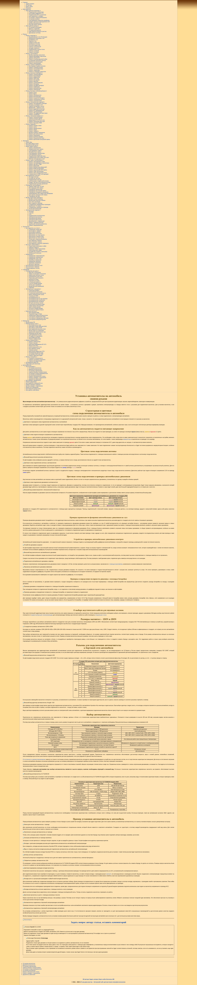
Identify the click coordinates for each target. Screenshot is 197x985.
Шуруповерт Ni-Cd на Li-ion (37, 120)
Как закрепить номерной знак (34, 383)
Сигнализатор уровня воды (37, 304)
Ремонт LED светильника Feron (38, 172)
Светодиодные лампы (35, 150)
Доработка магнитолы (35, 369)
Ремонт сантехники (32, 53)
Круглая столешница (35, 272)
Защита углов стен (34, 42)
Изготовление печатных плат (34, 265)
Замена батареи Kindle (35, 361)
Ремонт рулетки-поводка (36, 136)
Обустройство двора (32, 26)
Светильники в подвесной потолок (39, 181)
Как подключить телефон (36, 16)
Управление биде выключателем (38, 315)
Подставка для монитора (33, 363)
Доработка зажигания (35, 379)
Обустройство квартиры (33, 10)
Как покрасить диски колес (33, 388)
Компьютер (26, 321)
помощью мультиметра (116, 564)
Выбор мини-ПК (30, 322)
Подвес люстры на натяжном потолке (39, 182)
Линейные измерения (35, 260)
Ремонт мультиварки (35, 75)
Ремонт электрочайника (36, 74)
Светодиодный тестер (35, 334)
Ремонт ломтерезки (34, 89)
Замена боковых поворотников (38, 372)
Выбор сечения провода (36, 199)
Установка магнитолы (35, 368)
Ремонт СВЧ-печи (34, 78)
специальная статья (100, 615)
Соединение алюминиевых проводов (39, 204)
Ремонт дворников (31, 381)
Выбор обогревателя (35, 23)
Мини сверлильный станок (36, 294)
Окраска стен (32, 41)
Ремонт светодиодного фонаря (38, 103)
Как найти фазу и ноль (32, 143)
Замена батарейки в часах (36, 106)
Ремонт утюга (33, 92)
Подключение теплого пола (37, 49)
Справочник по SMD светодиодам (38, 174)
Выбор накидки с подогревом (34, 386)
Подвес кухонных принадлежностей (39, 21)
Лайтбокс (31, 287)
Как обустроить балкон (35, 24)
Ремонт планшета (31, 357)
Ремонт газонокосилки (35, 100)
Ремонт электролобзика (35, 117)
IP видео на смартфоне (35, 336)
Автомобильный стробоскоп (37, 300)
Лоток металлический (35, 208)
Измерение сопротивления (36, 255)
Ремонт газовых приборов (34, 64)
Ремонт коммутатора (35, 339)
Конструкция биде (34, 312)
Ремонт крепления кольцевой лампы (39, 139)
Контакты (28, 8)
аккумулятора (127, 439)
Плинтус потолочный (35, 46)
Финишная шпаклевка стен (36, 38)
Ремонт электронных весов (37, 99)
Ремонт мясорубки (34, 80)
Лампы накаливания (35, 147)
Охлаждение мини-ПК (32, 362)
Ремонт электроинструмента (34, 116)
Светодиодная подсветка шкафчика (39, 20)
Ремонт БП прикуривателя (36, 110)
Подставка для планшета (36, 278)
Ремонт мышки (33, 343)
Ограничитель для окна (35, 276)
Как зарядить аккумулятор (33, 380)
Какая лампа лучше (32, 146)
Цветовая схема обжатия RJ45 (38, 326)
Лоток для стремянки (35, 285)
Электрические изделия (33, 210)
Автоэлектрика (30, 366)
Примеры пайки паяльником (37, 249)
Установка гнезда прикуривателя (38, 373)
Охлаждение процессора (36, 352)
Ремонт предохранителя (36, 225)
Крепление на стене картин (37, 235)
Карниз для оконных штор (36, 275)
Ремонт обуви (33, 129)
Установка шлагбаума (35, 27)
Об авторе (29, 5)
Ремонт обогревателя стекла (37, 376)
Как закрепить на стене (33, 228)
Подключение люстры (35, 179)
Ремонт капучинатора (35, 88)
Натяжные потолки (34, 44)
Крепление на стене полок (36, 237)
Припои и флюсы (34, 247)
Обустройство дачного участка (37, 31)
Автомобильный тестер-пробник (38, 298)
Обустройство (27, 9)
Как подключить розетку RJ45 (37, 329)
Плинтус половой (34, 50)
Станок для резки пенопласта (37, 293)
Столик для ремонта (35, 282)
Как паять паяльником (32, 244)
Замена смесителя (34, 57)
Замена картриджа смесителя (37, 56)
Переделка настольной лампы (37, 190)
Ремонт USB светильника (36, 171)
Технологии (26, 226)
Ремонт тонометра (34, 114)
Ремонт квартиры (31, 35)
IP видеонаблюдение (35, 30)
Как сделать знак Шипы (32, 390)
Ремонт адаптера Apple (35, 355)
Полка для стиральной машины (38, 239)
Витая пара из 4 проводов (36, 330)
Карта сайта (29, 6)
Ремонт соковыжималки (36, 82)
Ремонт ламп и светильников (34, 160)
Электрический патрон (35, 219)
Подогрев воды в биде (35, 314)
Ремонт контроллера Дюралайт (38, 167)
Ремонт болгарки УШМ (35, 122)
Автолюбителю (27, 365)
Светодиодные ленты (35, 154)
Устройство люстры (34, 178)
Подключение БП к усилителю (37, 14)
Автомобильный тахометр (36, 301)
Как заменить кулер (34, 348)
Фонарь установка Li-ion (36, 104)
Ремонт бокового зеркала (33, 384)
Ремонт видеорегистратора (37, 109)
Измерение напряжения (36, 257)
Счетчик (31, 212)
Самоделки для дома (32, 271)
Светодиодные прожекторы (37, 153)
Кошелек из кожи (33, 279)
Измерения (29, 254)
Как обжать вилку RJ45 (35, 327)
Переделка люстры (34, 196)
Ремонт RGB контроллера (36, 168)
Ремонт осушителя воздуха (36, 98)
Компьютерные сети (32, 323)
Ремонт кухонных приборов (34, 73)
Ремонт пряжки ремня (35, 128)
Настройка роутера (34, 337)
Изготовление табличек (32, 267)
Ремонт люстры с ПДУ (35, 164)
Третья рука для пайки (35, 250)
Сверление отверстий (35, 229)
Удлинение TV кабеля (35, 206)
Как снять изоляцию (34, 201)
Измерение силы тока (35, 258)
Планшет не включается (36, 358)
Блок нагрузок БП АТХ (35, 347)
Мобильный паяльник (35, 253)
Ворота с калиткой (34, 28)
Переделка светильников (33, 185)
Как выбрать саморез (35, 230)
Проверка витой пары (35, 333)
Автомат (31, 211)
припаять (109, 874)
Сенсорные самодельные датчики (38, 318)
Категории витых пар (35, 325)
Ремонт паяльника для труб (37, 121)
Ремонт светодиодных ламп (37, 161)
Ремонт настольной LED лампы (38, 170)
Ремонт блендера (34, 84)
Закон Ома (29, 142)
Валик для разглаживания (36, 286)
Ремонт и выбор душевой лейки (38, 59)
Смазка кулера (33, 350)
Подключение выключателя (37, 215)
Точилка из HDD (33, 296)
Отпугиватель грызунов (35, 291)
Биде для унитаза (31, 311)
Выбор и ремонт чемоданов (37, 132)
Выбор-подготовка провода (34, 197)
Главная (25, 2)
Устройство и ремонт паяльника (38, 251)
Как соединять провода (35, 203)
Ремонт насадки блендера (36, 85)
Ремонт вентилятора (35, 96)
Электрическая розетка (35, 217)
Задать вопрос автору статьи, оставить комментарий (98, 922)
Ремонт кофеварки (34, 86)
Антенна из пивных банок (36, 309)
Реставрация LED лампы (36, 188)
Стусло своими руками (35, 283)
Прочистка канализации (36, 62)
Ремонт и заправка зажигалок (37, 71)
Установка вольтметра (35, 375)
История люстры (33, 176)
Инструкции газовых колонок (37, 66)
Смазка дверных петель (32, 268)
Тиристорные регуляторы (36, 305)
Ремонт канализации (35, 63)
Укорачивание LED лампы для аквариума (41, 193)
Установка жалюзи (34, 19)
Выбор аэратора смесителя (37, 55)
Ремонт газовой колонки (36, 67)
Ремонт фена (33, 93)
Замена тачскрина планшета (37, 359)
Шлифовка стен (33, 39)
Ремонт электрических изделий (35, 102)
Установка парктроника (35, 370)
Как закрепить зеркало (35, 240)
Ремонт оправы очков (35, 125)
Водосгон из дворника (32, 387)
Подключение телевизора (36, 12)
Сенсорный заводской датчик (37, 319)
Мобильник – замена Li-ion (36, 107)
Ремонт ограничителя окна (36, 138)
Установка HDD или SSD (36, 354)
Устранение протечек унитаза (37, 60)
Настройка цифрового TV (36, 13)
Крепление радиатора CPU (37, 351)
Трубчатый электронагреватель (38, 224)
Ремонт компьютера (32, 340)
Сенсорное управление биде (37, 316)
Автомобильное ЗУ (34, 297)
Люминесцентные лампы (36, 149)
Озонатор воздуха (34, 290)
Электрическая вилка (35, 218)
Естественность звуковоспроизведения (34, 759)
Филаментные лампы (35, 152)
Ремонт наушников (34, 135)
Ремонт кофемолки (34, 77)
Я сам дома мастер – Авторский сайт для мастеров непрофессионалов (103, 982)
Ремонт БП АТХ (33, 345)
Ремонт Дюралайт (34, 165)
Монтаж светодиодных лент (37, 158)
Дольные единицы (34, 264)
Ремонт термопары (34, 70)
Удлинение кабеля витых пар (37, 332)
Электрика (26, 140)
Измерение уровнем (35, 261)
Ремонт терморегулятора (36, 222)
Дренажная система (34, 32)
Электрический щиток (32, 145)
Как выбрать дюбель (35, 232)
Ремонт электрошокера (35, 111)
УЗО (30, 214)
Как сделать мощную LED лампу (38, 194)
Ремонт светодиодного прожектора (39, 163)
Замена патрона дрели (35, 118)
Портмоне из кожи (34, 280)
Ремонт (25, 34)
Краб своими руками (35, 307)
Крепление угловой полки (36, 236)
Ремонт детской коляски (36, 134)
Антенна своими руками (36, 308)
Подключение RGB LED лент (37, 156)
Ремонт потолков (34, 52)
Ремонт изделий (31, 124)
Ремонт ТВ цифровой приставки (38, 113)
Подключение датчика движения (38, 183)
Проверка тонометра (35, 262)
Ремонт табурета (34, 131)
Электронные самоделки (33, 289)
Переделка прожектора (35, 189)
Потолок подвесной (34, 45)
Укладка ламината (34, 48)
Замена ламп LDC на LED (36, 186)
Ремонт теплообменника (36, 68)
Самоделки (26, 269)
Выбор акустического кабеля (37, 200)
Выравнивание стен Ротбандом (38, 37)
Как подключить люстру (33, 175)
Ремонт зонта (33, 127)
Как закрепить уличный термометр (39, 243)
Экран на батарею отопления (37, 273)
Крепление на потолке (35, 233)
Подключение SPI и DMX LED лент (39, 157)
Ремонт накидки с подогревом (37, 377)
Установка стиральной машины (38, 17)
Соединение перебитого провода (38, 207)
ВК (113, 979)
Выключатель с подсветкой (36, 221)
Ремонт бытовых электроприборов (36, 91)
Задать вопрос (30, 3)
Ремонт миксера (33, 81)
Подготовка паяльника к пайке (37, 246)
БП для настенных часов (36, 303)
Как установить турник (35, 242)
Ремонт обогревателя (35, 95)
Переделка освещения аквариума (38, 192)
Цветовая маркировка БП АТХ (37, 344)
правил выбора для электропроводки (41, 615)
